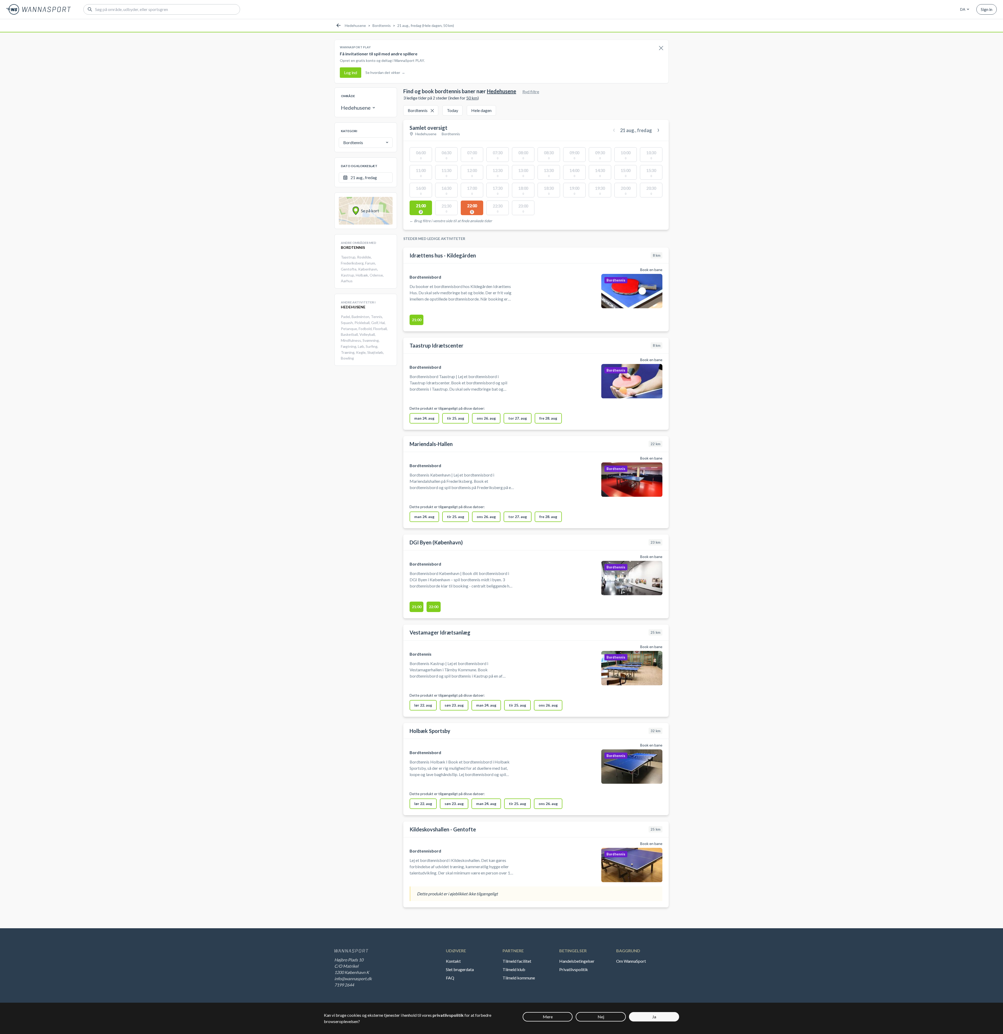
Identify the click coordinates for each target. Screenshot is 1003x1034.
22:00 (433, 606)
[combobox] (963, 9)
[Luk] (661, 48)
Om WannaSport (631, 961)
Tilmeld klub (514, 969)
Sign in (986, 9)
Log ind (350, 72)
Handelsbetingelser (576, 961)
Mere (548, 1016)
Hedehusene (355, 25)
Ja (654, 1016)
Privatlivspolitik (573, 969)
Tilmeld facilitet (517, 961)
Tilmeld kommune (519, 977)
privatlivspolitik (448, 1015)
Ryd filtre (530, 91)
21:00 (416, 320)
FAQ (450, 977)
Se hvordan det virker (385, 72)
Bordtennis (381, 25)
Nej (601, 1016)
